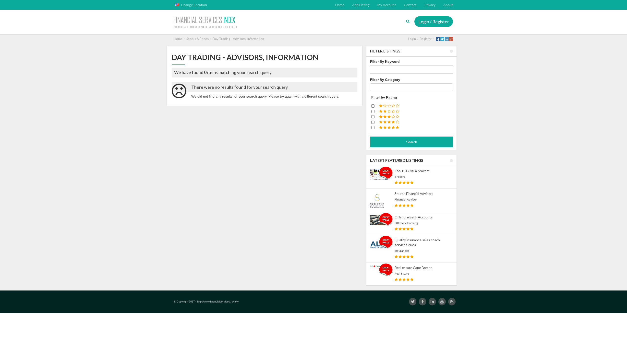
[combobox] (411, 87)
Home (178, 39)
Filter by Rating (384, 97)
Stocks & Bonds (197, 39)
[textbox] (373, 87)
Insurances (402, 250)
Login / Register (433, 21)
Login (412, 39)
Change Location (193, 5)
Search (411, 142)
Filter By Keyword (385, 61)
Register (426, 39)
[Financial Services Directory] (206, 22)
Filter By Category (385, 80)
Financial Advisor (406, 199)
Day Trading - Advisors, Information (238, 39)
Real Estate (402, 273)
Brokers (400, 176)
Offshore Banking (406, 223)
